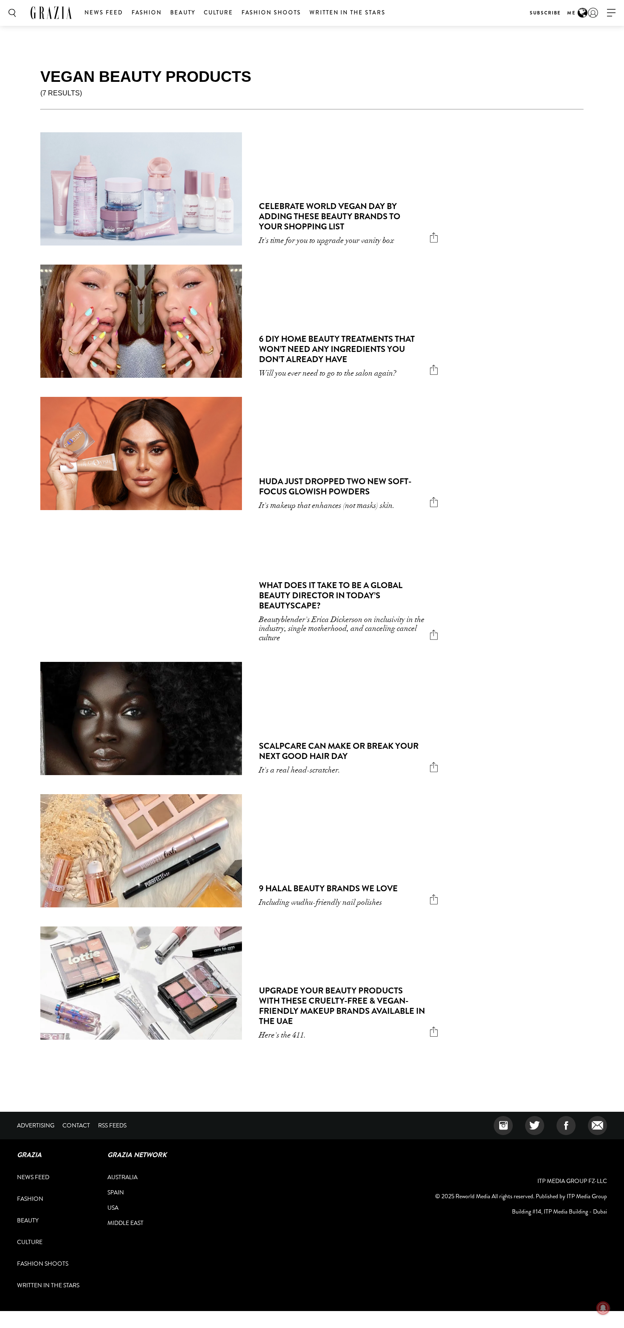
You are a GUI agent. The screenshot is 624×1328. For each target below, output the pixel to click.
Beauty (182, 12)
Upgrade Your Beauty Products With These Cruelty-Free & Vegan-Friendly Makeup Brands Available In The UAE (342, 1006)
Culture (218, 12)
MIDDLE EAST (125, 1223)
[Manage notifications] (603, 1308)
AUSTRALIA (122, 1177)
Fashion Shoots (271, 12)
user (593, 13)
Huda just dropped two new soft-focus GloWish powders (335, 486)
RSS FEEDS (112, 1125)
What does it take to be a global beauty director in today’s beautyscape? (330, 595)
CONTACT (76, 1125)
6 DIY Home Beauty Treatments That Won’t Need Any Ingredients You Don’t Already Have (337, 349)
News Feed (103, 12)
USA (112, 1207)
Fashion (147, 12)
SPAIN (115, 1192)
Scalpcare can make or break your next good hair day (339, 751)
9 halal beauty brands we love (328, 888)
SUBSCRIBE (545, 12)
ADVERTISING (35, 1125)
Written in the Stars (347, 12)
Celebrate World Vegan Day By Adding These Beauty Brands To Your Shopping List (329, 216)
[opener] (611, 13)
